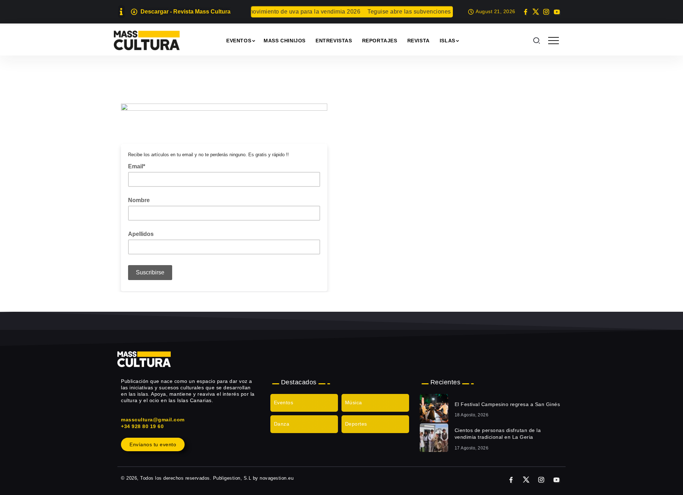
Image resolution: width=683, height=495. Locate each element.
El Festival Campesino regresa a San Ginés (507, 404)
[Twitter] (536, 12)
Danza (282, 424)
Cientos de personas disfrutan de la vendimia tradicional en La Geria (498, 433)
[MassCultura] (147, 40)
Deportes (356, 424)
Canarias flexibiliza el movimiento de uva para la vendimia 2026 (267, 12)
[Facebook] (525, 12)
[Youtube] (556, 12)
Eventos (283, 402)
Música (353, 402)
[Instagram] (546, 12)
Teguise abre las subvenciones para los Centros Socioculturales (447, 12)
